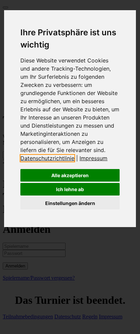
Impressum (93, 158)
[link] (50, 158)
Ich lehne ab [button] (70, 189)
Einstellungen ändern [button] (70, 203)
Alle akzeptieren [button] (70, 175)
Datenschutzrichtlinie (47, 158)
